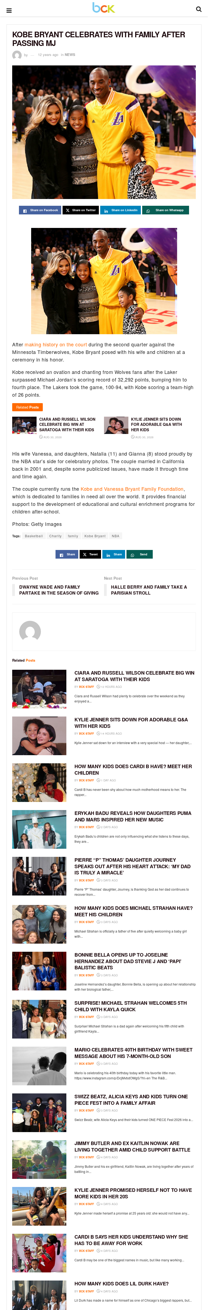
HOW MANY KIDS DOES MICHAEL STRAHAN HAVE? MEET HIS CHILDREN (133, 911)
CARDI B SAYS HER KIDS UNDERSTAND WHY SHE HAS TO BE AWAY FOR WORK (131, 1239)
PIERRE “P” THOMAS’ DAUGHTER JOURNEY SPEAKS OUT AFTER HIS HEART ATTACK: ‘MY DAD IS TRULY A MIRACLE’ (132, 866)
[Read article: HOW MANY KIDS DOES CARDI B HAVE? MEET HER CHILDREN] (39, 782)
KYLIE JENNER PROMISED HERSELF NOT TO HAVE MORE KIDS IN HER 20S (133, 1193)
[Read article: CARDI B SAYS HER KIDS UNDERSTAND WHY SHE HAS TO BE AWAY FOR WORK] (39, 1253)
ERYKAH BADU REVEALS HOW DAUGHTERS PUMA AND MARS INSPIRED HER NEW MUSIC (132, 816)
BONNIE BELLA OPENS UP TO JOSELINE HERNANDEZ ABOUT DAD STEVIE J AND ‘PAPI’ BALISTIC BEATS (127, 961)
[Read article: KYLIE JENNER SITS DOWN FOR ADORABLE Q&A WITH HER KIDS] (39, 736)
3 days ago (109, 880)
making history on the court (56, 344)
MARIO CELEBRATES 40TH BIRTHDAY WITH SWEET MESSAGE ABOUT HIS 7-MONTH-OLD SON (133, 1052)
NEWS (70, 54)
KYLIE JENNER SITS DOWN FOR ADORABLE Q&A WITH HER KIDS (131, 722)
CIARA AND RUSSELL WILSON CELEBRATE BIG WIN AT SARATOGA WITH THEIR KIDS (134, 675)
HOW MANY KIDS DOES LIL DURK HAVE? (121, 1283)
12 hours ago (111, 687)
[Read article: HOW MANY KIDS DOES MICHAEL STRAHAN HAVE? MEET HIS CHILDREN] (39, 924)
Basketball (34, 535)
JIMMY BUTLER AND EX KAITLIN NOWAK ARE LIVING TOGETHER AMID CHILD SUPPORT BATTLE (132, 1146)
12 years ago (48, 54)
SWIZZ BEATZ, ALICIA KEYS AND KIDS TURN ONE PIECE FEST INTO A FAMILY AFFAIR (131, 1099)
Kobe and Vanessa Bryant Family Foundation (132, 488)
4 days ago (109, 1157)
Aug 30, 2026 (52, 437)
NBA (115, 535)
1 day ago (108, 780)
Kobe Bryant (95, 535)
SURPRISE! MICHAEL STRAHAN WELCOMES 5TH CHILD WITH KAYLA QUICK (130, 1006)
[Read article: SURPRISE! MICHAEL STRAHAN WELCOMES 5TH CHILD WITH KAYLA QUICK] (39, 1019)
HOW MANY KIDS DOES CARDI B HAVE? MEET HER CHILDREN (133, 769)
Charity (55, 535)
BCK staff (86, 687)
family (73, 535)
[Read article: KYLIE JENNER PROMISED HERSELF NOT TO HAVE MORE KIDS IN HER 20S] (39, 1206)
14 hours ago (111, 733)
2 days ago (109, 827)
